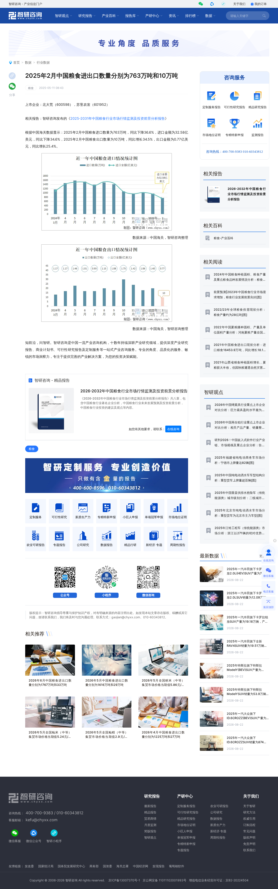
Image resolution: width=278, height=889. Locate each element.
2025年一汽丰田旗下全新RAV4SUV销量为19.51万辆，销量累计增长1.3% (247, 645)
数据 (208, 15)
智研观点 (62, 15)
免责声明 (249, 844)
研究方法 (249, 812)
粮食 (31, 88)
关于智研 (249, 806)
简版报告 (150, 831)
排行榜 (190, 15)
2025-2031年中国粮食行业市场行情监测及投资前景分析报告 (117, 118)
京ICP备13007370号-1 (124, 880)
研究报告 (85, 15)
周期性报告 (217, 837)
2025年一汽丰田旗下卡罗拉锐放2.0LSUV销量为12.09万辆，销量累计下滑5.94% (248, 597)
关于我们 (239, 4)
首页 (16, 62)
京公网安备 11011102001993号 (164, 880)
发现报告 (158, 866)
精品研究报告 (186, 818)
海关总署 (122, 866)
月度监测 (150, 825)
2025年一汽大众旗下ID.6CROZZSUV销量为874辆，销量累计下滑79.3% (245, 742)
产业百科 (109, 15)
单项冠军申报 (186, 837)
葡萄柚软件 (176, 866)
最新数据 (209, 556)
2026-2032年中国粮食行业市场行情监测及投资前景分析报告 (134, 391)
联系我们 (249, 850)
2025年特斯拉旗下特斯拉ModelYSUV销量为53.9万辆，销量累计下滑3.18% (248, 694)
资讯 (172, 15)
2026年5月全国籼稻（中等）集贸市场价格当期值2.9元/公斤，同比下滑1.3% (106, 736)
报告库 (130, 15)
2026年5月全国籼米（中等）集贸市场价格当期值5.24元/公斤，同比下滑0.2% (50, 736)
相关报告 (212, 173)
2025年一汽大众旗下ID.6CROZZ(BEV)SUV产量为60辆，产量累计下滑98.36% (246, 718)
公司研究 (216, 812)
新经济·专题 (218, 831)
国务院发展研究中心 (71, 866)
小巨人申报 (184, 831)
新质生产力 (217, 825)
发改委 (29, 866)
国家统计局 (45, 866)
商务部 (94, 866)
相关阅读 (212, 262)
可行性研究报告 (188, 812)
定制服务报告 (186, 806)
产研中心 (152, 15)
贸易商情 (150, 818)
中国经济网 (140, 866)
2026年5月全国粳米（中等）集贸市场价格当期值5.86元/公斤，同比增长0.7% (163, 684)
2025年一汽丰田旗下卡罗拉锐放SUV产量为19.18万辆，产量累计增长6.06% (247, 621)
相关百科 (212, 225)
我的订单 (261, 4)
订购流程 (249, 825)
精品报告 (150, 812)
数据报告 (216, 818)
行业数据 (43, 62)
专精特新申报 (186, 844)
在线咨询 (173, 429)
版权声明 (249, 837)
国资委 (107, 866)
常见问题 (249, 831)
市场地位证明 (186, 825)
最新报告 (150, 806)
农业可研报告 (219, 806)
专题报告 (183, 850)
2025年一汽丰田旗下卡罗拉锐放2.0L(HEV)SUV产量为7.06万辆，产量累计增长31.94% (248, 573)
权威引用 (249, 818)
